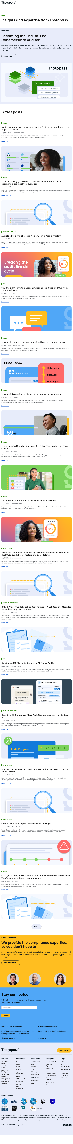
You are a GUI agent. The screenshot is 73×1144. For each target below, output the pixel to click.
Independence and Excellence (51, 1074)
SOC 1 (18, 1061)
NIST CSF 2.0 (20, 1081)
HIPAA (18, 1067)
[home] (8, 2)
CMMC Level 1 (20, 1079)
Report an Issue (66, 1067)
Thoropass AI (5, 1079)
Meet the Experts (49, 1065)
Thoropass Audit (5, 1062)
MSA (62, 1061)
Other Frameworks (20, 1087)
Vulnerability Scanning (5, 1075)
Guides (33, 1067)
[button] (70, 2)
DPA (62, 1064)
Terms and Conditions (64, 1074)
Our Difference (51, 1061)
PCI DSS (18, 1084)
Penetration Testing (5, 1071)
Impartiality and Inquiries (66, 1070)
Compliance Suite (5, 1066)
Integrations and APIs (5, 1082)
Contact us (49, 1085)
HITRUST (19, 1069)
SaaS (32, 1083)
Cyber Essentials (19, 1072)
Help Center (35, 1074)
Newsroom (49, 1068)
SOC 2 (18, 1064)
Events (33, 1069)
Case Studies (35, 1061)
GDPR (18, 1076)
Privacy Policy (65, 1078)
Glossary (34, 1072)
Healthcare (34, 1080)
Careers (48, 1071)
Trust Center (50, 1082)
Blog (32, 1064)
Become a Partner (49, 1079)
